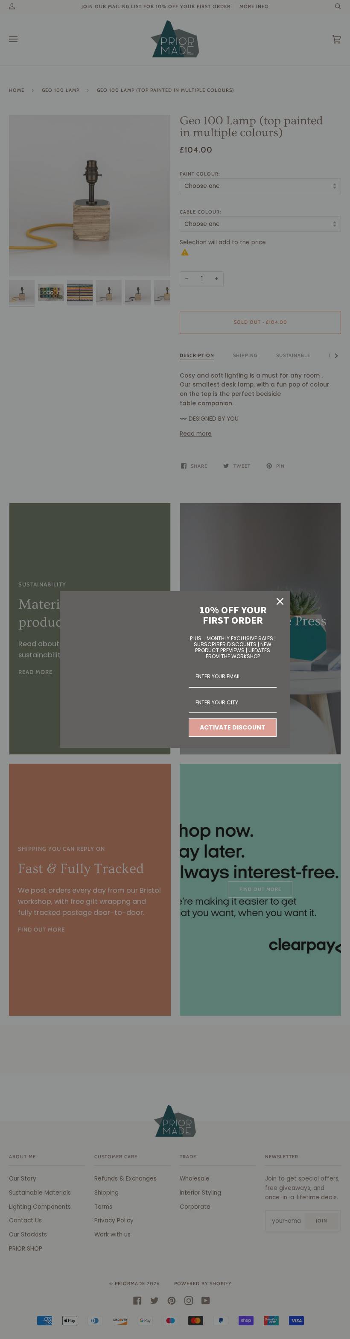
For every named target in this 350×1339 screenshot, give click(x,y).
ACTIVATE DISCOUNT (232, 727)
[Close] (280, 601)
